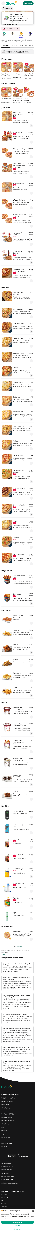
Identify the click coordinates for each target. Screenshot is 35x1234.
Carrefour (4, 1203)
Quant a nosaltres (6, 1117)
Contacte (4, 1130)
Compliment (5, 1173)
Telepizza (4, 1206)
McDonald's (4, 1194)
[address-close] (30, 15)
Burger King (4, 1197)
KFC (2, 1200)
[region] (17, 28)
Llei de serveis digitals (7, 1180)
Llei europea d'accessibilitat (9, 1183)
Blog (2, 1127)
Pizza (3, 954)
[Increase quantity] (9, 70)
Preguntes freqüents (7, 1120)
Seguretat (4, 1134)
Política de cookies (7, 1170)
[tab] (5, 45)
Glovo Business (5, 1108)
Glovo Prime (5, 1124)
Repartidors (5, 1104)
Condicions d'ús (6, 1163)
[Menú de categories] (3, 3)
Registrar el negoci (7, 1101)
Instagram (4, 1146)
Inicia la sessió (5, 1137)
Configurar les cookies (7, 1176)
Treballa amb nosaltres (8, 1098)
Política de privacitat (7, 1166)
